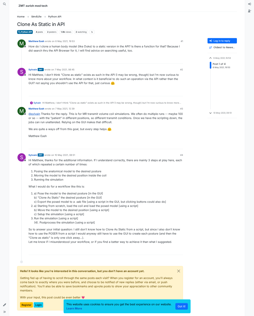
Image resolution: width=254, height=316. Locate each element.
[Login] (249, 4)
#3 (181, 108)
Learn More (74, 308)
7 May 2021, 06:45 (64, 69)
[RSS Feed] (92, 32)
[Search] (4, 4)
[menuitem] (249, 4)
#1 (182, 41)
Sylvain (33, 69)
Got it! (182, 306)
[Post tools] (180, 59)
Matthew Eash (36, 41)
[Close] (179, 271)
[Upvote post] (161, 59)
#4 (181, 155)
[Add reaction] (154, 59)
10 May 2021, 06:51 (65, 155)
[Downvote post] (173, 59)
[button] (4, 305)
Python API (26, 32)
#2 (181, 69)
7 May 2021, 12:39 (64, 108)
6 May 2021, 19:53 (65, 41)
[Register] (249, 11)
